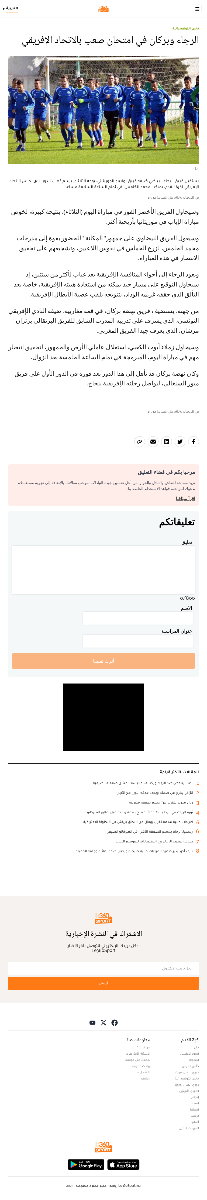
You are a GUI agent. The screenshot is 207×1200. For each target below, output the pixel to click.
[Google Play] (86, 1164)
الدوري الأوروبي (189, 1091)
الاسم (186, 608)
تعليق (186, 542)
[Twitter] (103, 1022)
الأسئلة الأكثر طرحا (138, 1053)
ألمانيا (195, 1122)
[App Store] (123, 1164)
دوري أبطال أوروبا (187, 1084)
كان (196, 1047)
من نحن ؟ (143, 1047)
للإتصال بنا (143, 1072)
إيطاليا (194, 1109)
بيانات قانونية (141, 1066)
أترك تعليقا (103, 661)
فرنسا (195, 1116)
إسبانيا (194, 1103)
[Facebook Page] (114, 1022)
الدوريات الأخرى (189, 1128)
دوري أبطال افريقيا (186, 1072)
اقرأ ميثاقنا (185, 498)
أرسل (103, 983)
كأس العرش (190, 1066)
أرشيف (145, 1078)
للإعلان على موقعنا (137, 1060)
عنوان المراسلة (176, 631)
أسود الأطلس (189, 1053)
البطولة (194, 1060)
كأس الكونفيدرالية (185, 28)
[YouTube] (92, 1022)
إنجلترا (195, 1097)
